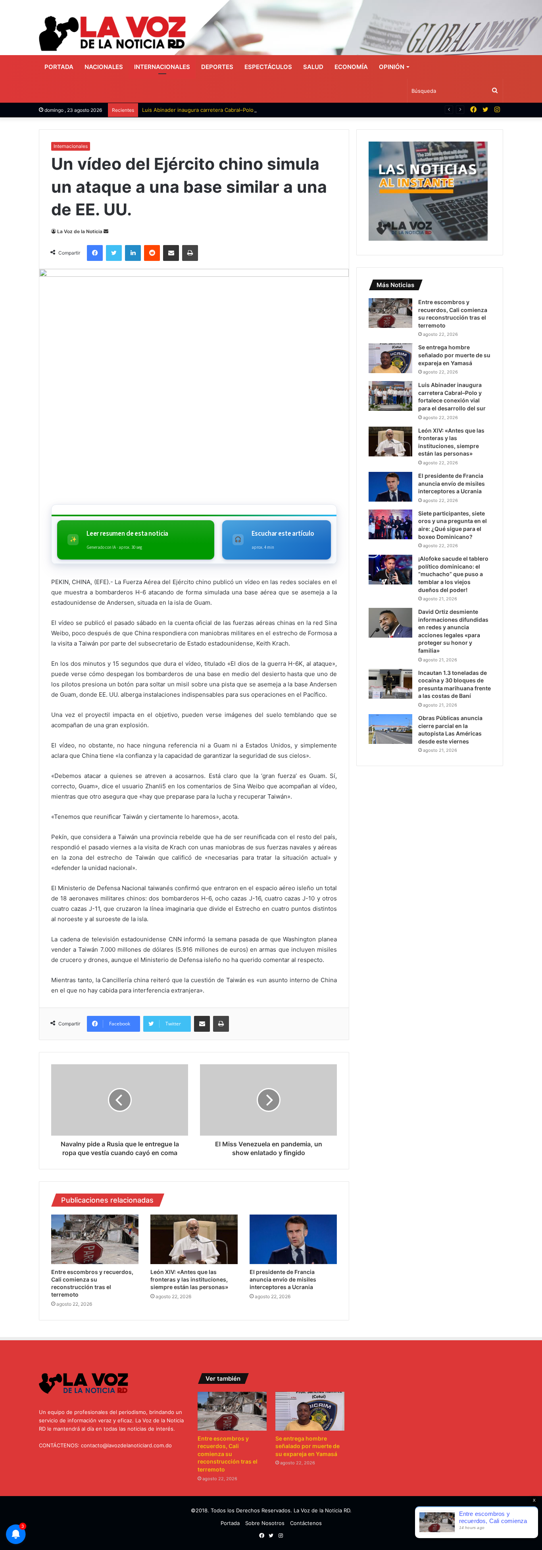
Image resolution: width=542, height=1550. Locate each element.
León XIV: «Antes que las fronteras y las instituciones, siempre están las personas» (189, 1279)
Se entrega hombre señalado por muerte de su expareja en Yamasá (454, 355)
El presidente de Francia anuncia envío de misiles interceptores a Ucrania (283, 1279)
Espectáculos (268, 67)
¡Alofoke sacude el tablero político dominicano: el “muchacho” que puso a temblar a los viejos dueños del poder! (453, 574)
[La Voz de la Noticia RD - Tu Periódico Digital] (112, 33)
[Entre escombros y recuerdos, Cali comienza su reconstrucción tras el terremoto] (94, 1239)
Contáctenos (306, 1523)
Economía (351, 67)
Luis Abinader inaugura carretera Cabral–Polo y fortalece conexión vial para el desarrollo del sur (260, 110)
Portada (58, 67)
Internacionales (162, 67)
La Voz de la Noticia (79, 231)
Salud (313, 67)
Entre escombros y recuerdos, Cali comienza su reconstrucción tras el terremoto (228, 1454)
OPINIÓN (391, 67)
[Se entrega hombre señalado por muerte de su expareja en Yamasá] (390, 358)
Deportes (217, 67)
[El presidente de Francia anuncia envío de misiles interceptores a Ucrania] (293, 1239)
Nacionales (104, 67)
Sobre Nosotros (264, 1523)
